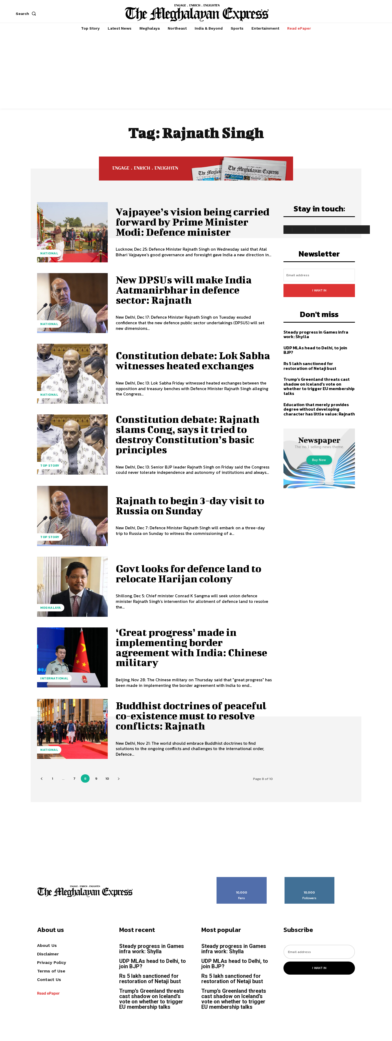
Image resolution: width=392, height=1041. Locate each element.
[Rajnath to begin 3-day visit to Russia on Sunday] (72, 516)
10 (107, 778)
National (49, 253)
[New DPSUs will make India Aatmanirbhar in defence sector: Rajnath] (72, 303)
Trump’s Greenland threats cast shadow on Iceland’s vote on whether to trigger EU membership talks (319, 386)
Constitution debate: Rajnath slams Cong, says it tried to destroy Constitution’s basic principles (187, 434)
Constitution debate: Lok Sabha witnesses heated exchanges (193, 360)
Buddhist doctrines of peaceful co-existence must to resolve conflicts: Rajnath (191, 716)
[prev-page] (41, 778)
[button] (27, 13)
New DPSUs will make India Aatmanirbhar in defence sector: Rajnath (184, 290)
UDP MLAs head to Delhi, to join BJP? (315, 350)
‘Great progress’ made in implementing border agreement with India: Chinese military (191, 647)
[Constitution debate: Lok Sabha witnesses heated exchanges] (72, 374)
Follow (309, 879)
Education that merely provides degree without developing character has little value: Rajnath (319, 409)
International (54, 678)
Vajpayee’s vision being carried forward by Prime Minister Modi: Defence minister (192, 222)
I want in (319, 290)
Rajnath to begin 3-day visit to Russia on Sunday (190, 506)
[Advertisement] (196, 71)
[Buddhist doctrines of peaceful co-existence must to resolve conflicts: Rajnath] (72, 729)
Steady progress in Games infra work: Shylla (315, 334)
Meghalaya (50, 607)
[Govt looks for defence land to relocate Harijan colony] (72, 587)
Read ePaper (48, 993)
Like (241, 879)
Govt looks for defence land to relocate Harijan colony (188, 573)
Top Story (49, 465)
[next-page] (118, 778)
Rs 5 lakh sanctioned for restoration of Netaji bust (310, 365)
